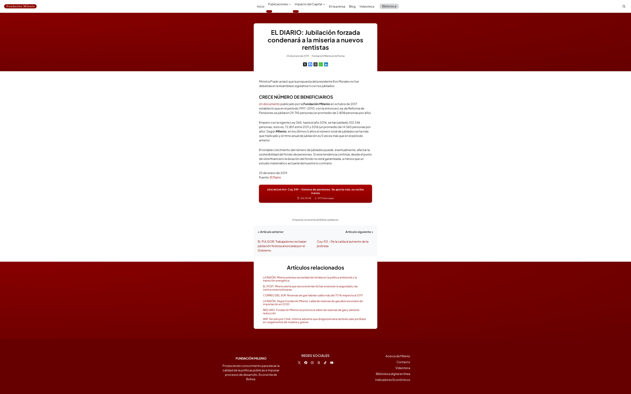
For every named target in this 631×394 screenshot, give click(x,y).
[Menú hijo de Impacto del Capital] (296, 11)
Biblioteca (389, 6)
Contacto (403, 362)
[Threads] (315, 64)
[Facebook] (310, 64)
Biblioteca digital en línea (393, 374)
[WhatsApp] (320, 64)
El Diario (275, 177)
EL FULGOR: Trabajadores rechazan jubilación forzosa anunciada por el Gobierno (282, 246)
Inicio (260, 6)
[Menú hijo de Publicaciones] (269, 11)
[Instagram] (312, 363)
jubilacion (333, 219)
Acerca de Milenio (398, 356)
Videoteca (366, 6)
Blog (352, 6)
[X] (305, 64)
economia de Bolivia (315, 219)
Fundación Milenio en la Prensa (328, 55)
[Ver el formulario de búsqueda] (624, 6)
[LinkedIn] (326, 64)
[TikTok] (325, 363)
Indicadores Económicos (392, 380)
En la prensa (337, 6)
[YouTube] (332, 363)
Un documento (269, 104)
